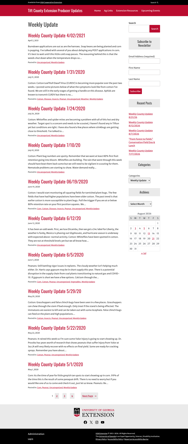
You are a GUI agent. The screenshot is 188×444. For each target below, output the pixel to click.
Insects (55, 99)
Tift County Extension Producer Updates (55, 10)
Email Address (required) (142, 56)
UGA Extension (101, 433)
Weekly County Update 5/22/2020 (57, 328)
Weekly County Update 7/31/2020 (56, 72)
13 (149, 233)
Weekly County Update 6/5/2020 (56, 254)
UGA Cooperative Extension (51, 2)
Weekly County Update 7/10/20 (54, 145)
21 (153, 238)
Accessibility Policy (115, 439)
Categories (134, 175)
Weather (85, 99)
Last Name (134, 79)
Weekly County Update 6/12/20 (54, 218)
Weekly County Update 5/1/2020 (55, 364)
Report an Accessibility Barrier (136, 439)
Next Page (89, 396)
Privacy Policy (101, 439)
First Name (134, 67)
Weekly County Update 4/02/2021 (56, 35)
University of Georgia (107, 436)
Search (132, 23)
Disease (47, 99)
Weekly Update (58, 62)
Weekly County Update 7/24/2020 (56, 108)
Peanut (63, 99)
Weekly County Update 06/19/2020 (58, 181)
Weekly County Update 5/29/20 (54, 291)
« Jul (143, 253)
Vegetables (76, 282)
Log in (30, 439)
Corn (39, 209)
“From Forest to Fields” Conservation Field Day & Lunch (142, 142)
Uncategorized (43, 62)
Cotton (40, 99)
